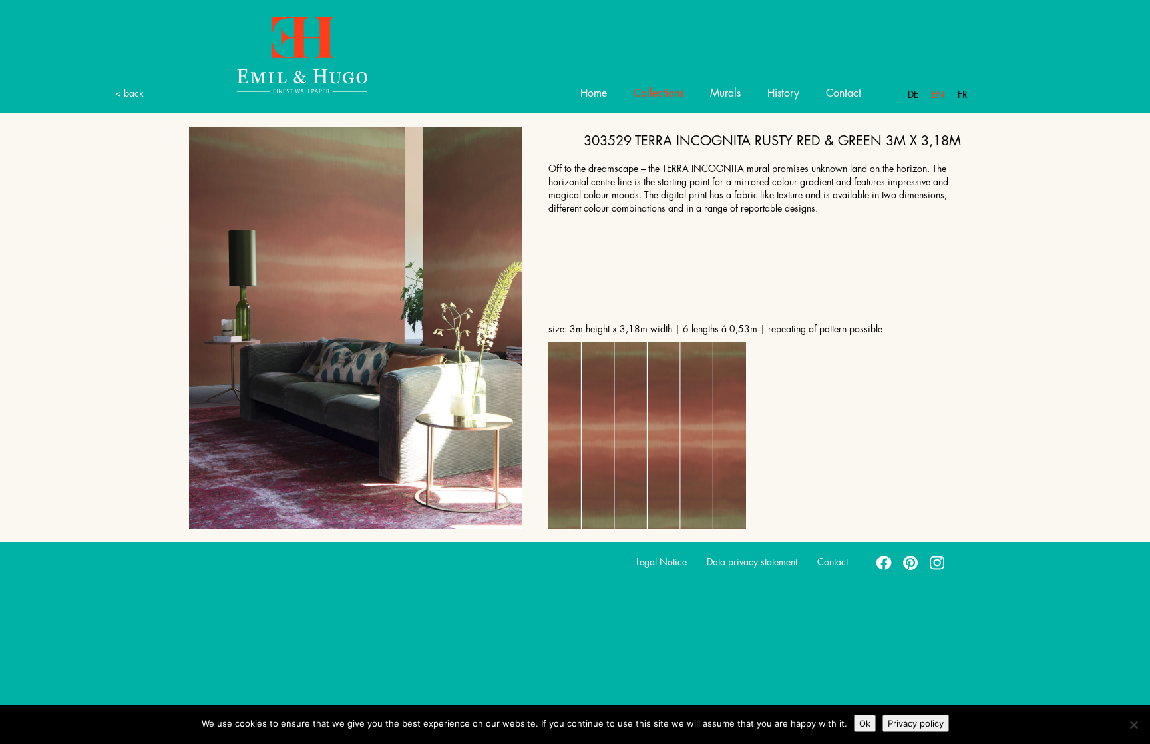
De (913, 94)
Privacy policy (916, 723)
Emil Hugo (302, 54)
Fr (963, 94)
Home (593, 93)
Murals (725, 93)
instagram (938, 562)
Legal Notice (661, 562)
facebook (884, 562)
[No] (1133, 724)
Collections (658, 93)
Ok (864, 723)
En (938, 94)
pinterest (911, 562)
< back (129, 93)
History (783, 93)
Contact (843, 93)
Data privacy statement (752, 562)
